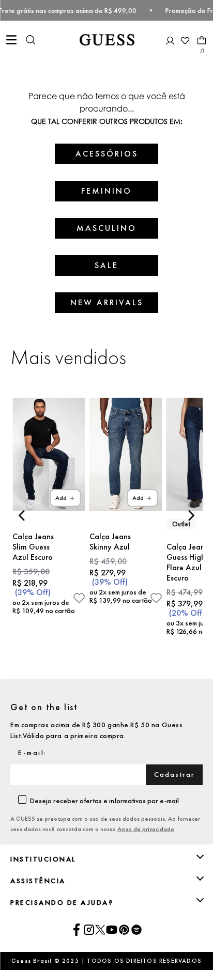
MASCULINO (106, 228)
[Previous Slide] (22, 515)
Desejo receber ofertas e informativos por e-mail (104, 800)
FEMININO (106, 190)
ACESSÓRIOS (106, 153)
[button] (30, 41)
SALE (106, 265)
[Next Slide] (191, 515)
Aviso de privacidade (145, 829)
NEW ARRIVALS (106, 302)
